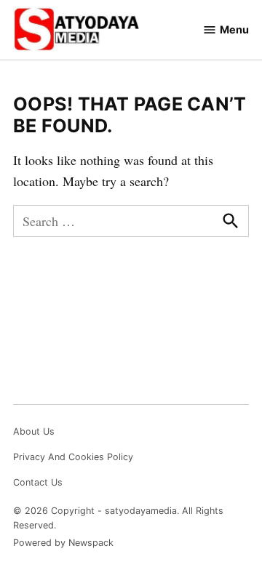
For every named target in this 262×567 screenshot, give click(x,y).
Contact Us (38, 482)
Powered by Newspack (63, 542)
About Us (34, 431)
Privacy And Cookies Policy (73, 456)
